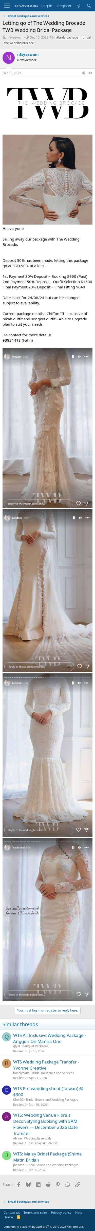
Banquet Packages (35, 1046)
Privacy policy (61, 1212)
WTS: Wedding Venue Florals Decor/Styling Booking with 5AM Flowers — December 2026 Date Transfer (45, 1124)
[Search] (89, 5)
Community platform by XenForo (44, 1226)
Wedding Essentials (37, 1138)
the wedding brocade (19, 43)
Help (78, 1212)
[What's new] (79, 5)
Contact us (12, 1212)
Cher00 (18, 1099)
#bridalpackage (67, 37)
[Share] (83, 73)
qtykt (16, 1046)
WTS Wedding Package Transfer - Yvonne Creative (46, 1065)
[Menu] (7, 6)
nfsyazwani (15, 37)
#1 (90, 73)
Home (8, 1217)
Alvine (17, 1138)
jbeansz (18, 1165)
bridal (87, 37)
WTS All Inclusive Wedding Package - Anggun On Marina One (49, 1038)
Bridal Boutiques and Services (53, 1073)
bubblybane (21, 1073)
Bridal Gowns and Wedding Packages (52, 1099)
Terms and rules (35, 1212)
